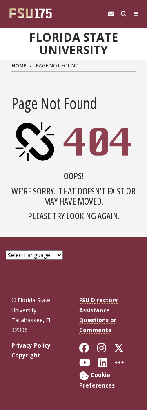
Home (19, 65)
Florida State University (73, 43)
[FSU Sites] (136, 14)
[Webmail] (110, 14)
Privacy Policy (31, 345)
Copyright (25, 355)
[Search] (123, 14)
